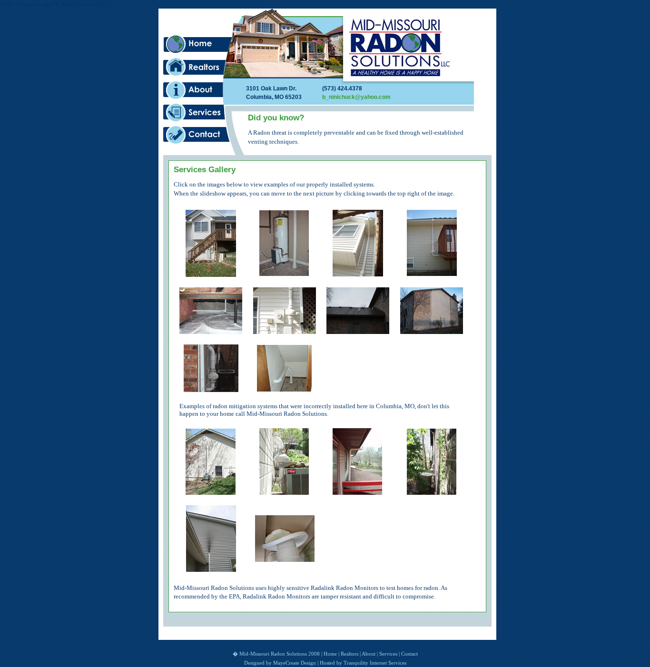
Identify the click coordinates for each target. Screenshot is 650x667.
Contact (204, 135)
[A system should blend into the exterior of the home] (211, 492)
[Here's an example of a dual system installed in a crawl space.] (210, 331)
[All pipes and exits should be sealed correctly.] (285, 559)
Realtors (204, 67)
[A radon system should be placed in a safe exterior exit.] (284, 492)
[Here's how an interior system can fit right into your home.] (284, 274)
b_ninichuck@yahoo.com (356, 97)
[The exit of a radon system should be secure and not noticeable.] (358, 492)
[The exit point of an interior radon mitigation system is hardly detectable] (357, 331)
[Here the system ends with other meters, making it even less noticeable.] (284, 331)
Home (204, 44)
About (204, 89)
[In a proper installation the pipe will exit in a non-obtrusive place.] (431, 492)
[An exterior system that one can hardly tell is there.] (358, 274)
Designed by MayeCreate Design (280, 663)
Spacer (204, 21)
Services (204, 112)
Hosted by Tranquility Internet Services (363, 663)
